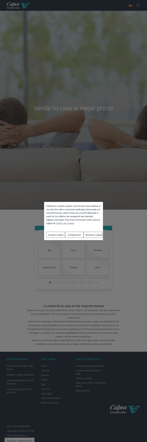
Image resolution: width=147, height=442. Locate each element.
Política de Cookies (65, 223)
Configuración (74, 235)
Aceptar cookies (56, 235)
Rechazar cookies (93, 235)
